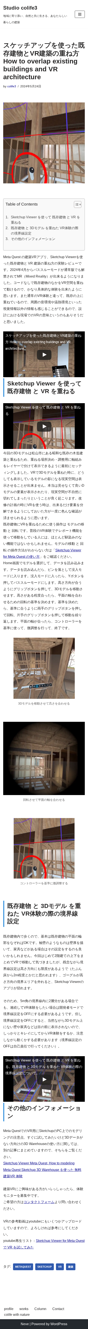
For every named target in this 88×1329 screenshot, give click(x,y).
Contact (58, 1309)
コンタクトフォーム (39, 1202)
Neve (25, 1324)
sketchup (44, 1266)
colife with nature (17, 1314)
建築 (70, 1266)
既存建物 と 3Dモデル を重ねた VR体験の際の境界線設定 (44, 230)
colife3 (11, 86)
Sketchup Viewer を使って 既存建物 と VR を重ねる (45, 219)
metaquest (23, 1266)
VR (60, 1266)
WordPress (58, 1324)
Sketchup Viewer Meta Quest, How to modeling (39, 1163)
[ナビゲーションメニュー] (80, 14)
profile (8, 1309)
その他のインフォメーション (33, 239)
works (23, 1309)
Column (40, 1309)
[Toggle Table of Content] (75, 204)
